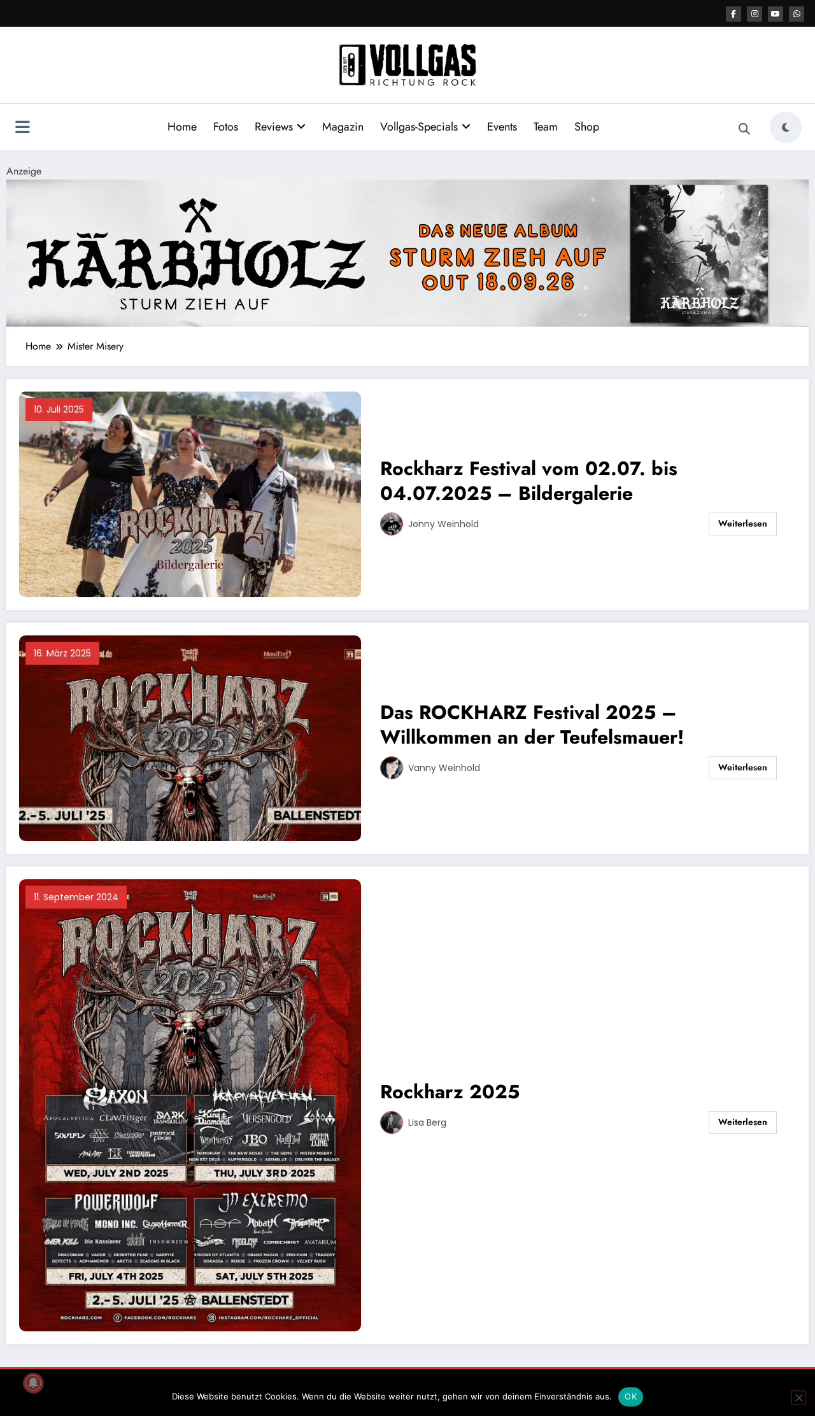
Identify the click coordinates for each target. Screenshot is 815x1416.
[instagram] (754, 14)
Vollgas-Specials (419, 126)
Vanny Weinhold (444, 767)
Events (502, 126)
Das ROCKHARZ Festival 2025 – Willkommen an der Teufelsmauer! (532, 724)
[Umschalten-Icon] (22, 128)
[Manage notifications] (33, 1383)
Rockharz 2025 (450, 1091)
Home (182, 126)
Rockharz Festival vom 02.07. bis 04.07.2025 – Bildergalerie (528, 481)
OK (631, 1396)
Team (546, 126)
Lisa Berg (427, 1122)
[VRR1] (407, 251)
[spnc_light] (786, 127)
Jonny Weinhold (443, 524)
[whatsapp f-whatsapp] (796, 14)
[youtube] (775, 14)
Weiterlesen (742, 523)
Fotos (225, 126)
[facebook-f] (733, 14)
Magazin (343, 126)
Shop (586, 126)
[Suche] (744, 129)
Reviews (274, 126)
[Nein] (798, 1398)
